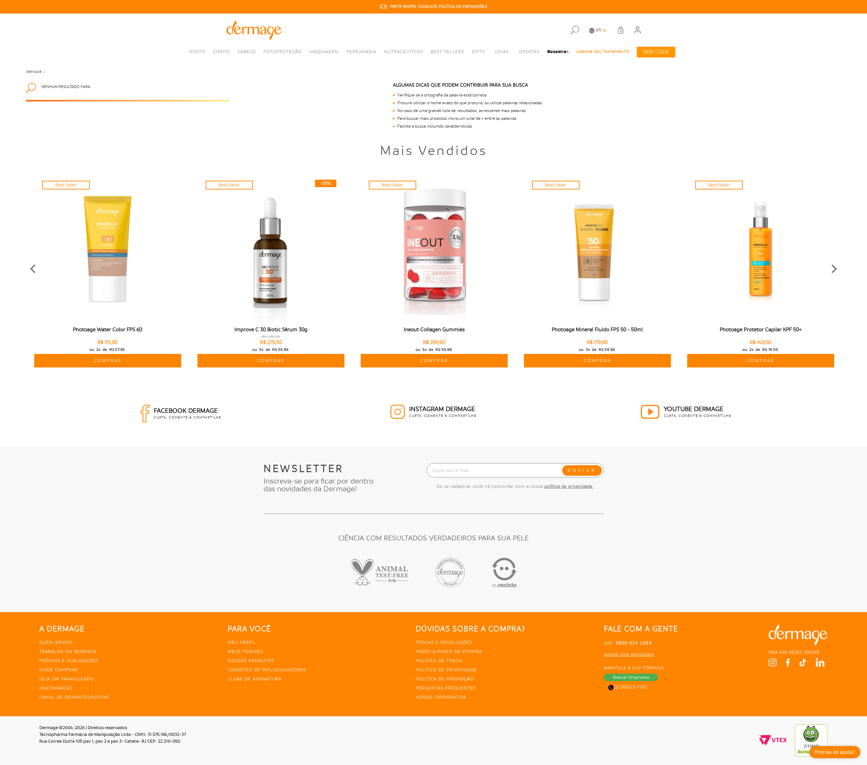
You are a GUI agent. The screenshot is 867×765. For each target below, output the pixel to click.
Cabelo (246, 51)
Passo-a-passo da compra (449, 651)
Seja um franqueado (66, 678)
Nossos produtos (251, 660)
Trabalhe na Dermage (68, 651)
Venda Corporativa (441, 697)
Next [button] (834, 269)
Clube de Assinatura (254, 678)
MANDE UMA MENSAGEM (629, 654)
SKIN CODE (656, 52)
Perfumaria (361, 51)
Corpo (221, 51)
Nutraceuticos (403, 51)
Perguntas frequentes (446, 688)
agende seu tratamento (603, 52)
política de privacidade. (568, 486)
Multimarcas (55, 688)
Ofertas (529, 51)
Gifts (478, 51)
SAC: (628, 643)
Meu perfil (242, 642)
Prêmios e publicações (69, 660)
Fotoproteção (282, 51)
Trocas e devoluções (444, 642)
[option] (433, 6)
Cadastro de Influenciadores (267, 669)
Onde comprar (58, 669)
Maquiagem (324, 51)
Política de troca (439, 660)
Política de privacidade (446, 669)
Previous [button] (33, 269)
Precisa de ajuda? (835, 752)
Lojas (502, 51)
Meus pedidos (245, 651)
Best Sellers (447, 51)
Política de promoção (445, 678)
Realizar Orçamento (631, 677)
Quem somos (55, 642)
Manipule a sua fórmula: (634, 668)
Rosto (197, 51)
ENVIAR (582, 470)
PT (598, 30)
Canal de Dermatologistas (74, 697)
